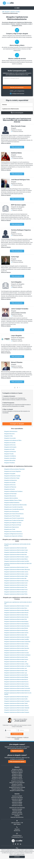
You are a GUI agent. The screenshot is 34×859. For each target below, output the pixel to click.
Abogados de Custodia (9, 442)
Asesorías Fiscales (17, 810)
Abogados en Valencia (17, 772)
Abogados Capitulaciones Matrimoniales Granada (16, 652)
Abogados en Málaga (17, 775)
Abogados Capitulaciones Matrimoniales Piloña (15, 594)
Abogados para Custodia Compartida (13, 507)
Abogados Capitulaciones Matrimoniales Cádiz (15, 635)
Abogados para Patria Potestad (12, 516)
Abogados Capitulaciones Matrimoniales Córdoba (16, 643)
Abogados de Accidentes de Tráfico (12, 440)
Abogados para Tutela (9, 529)
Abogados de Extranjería (10, 447)
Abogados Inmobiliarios (10, 456)
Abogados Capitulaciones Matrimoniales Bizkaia (16, 628)
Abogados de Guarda (9, 489)
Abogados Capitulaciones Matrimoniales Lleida (15, 670)
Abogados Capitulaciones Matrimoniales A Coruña (16, 606)
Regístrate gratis (17, 751)
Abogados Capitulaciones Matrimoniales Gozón (16, 583)
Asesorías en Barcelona (17, 797)
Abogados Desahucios (17, 789)
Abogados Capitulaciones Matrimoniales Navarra (16, 681)
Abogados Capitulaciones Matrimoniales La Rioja (16, 663)
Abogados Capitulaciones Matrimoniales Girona (16, 650)
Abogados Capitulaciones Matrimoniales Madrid (16, 675)
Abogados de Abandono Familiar (12, 475)
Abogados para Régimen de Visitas (12, 522)
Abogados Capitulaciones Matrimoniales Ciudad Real (17, 641)
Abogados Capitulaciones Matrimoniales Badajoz (16, 621)
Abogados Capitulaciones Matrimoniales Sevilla (15, 699)
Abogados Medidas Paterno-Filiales (13, 500)
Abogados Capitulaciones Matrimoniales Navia (15, 591)
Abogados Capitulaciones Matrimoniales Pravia (16, 589)
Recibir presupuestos (17, 87)
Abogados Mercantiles (9, 460)
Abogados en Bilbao (17, 774)
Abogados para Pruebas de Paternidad (13, 520)
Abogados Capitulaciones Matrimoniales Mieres (16, 559)
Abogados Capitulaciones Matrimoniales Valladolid (16, 707)
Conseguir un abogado (17, 423)
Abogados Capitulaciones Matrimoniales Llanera (16, 571)
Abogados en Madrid (17, 769)
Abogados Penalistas (9, 462)
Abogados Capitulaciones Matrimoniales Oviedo (16, 550)
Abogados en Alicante (17, 778)
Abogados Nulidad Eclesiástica (11, 502)
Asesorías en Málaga (17, 802)
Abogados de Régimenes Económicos (13, 533)
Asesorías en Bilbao (17, 800)
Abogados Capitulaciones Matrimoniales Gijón (15, 547)
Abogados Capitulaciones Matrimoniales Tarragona (16, 701)
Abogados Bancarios (9, 433)
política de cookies (20, 854)
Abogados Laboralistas (10, 458)
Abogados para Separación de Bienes (13, 536)
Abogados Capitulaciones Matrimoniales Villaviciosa (17, 569)
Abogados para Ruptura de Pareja (12, 524)
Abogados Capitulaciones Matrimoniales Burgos (16, 630)
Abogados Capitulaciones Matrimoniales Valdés (16, 576)
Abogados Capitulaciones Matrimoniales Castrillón (16, 561)
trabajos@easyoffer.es (17, 837)
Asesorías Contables (17, 809)
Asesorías (17, 793)
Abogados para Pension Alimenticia (13, 531)
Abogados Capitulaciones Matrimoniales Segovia (16, 696)
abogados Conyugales (9, 473)
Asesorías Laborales (17, 812)
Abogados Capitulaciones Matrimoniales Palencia (16, 686)
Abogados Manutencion (10, 495)
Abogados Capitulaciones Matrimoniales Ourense (16, 684)
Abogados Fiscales (9, 453)
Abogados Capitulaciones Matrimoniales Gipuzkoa (16, 648)
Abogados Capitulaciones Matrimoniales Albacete (16, 610)
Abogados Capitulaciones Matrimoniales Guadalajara (17, 655)
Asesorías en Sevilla (17, 804)
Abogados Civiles (8, 436)
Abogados (17, 767)
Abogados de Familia (9, 449)
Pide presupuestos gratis (17, 761)
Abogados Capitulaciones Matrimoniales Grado (15, 585)
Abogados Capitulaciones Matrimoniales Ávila (15, 619)
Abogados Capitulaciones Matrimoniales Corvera (16, 567)
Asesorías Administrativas (17, 817)
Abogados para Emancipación (11, 511)
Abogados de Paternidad (10, 493)
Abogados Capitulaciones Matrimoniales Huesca (16, 659)
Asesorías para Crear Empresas (17, 807)
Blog (17, 848)
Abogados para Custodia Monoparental (14, 509)
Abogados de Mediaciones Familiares (13, 491)
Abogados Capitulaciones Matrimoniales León (15, 668)
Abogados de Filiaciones (10, 487)
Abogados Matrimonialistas (11, 498)
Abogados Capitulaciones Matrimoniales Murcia (16, 679)
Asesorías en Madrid (17, 796)
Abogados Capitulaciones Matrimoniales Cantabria (16, 637)
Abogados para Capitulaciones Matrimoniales (15, 504)
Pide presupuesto (17, 147)
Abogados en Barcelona (17, 770)
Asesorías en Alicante (17, 805)
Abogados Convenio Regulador (17, 782)
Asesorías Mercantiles (17, 814)
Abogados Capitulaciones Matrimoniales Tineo (15, 587)
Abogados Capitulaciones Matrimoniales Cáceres (16, 632)
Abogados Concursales (10, 438)
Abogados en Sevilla (17, 777)
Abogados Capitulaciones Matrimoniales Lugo (15, 672)
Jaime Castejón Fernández (18, 312)
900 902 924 (17, 830)
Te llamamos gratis (17, 733)
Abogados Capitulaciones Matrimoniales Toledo (16, 703)
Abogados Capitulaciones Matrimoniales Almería (16, 614)
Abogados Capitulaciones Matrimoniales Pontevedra (17, 688)
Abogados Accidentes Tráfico (17, 790)
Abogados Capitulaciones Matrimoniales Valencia (16, 705)
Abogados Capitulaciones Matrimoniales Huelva (16, 657)
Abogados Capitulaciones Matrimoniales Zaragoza (16, 712)
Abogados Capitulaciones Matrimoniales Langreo (16, 556)
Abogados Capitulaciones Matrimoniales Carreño (16, 580)
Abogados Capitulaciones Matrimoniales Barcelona (16, 626)
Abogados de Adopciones (10, 480)
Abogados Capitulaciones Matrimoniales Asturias (16, 617)
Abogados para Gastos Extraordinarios (13, 513)
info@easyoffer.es (17, 835)
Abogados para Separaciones (11, 527)
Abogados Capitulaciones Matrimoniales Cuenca (16, 646)
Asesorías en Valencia (17, 799)
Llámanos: (17, 829)
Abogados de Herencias (10, 451)
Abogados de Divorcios (9, 444)
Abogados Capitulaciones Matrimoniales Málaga (16, 677)
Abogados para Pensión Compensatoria (14, 518)
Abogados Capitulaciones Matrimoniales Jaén (15, 661)
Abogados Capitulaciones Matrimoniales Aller (15, 578)
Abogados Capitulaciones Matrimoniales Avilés (15, 552)
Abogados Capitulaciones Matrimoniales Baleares (16, 623)
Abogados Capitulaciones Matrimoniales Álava (15, 608)
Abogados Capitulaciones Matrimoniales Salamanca (17, 690)
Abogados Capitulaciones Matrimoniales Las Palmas (17, 666)
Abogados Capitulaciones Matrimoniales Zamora (16, 710)
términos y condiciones (17, 737)
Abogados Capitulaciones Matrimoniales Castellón (16, 639)
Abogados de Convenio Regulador (12, 471)
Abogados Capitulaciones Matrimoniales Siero (15, 554)
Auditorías (17, 815)
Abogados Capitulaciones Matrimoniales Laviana (16, 574)
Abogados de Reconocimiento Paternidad (14, 469)
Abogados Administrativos (10, 431)
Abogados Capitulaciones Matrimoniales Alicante (16, 612)
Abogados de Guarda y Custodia (17, 787)
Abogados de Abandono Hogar (11, 478)
